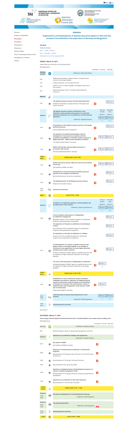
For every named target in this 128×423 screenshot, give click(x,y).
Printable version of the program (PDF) (52, 56)
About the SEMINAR (21, 35)
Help (17, 61)
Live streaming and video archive (25, 54)
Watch (110, 102)
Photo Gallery (19, 51)
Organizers (18, 45)
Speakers (18, 42)
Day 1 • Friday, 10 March (47, 50)
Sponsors (18, 48)
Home (17, 32)
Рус (112, 2)
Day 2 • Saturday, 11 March (48, 53)
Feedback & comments (22, 57)
